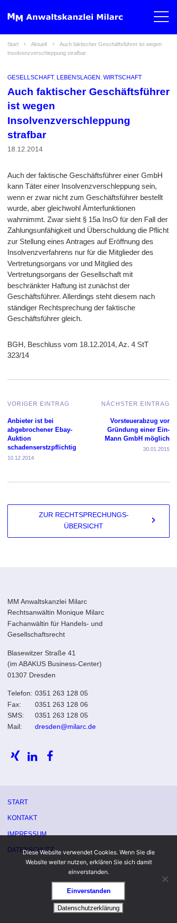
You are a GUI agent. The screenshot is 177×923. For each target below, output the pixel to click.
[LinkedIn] (33, 756)
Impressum (27, 834)
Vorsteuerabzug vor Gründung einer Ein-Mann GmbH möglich (137, 429)
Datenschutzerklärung (88, 908)
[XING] (15, 756)
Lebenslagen (78, 77)
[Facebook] (50, 756)
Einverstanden (89, 891)
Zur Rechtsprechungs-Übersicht (84, 520)
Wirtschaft (122, 77)
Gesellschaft (30, 77)
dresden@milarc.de (65, 726)
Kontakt (22, 818)
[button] (161, 18)
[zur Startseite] (65, 17)
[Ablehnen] (165, 879)
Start (17, 802)
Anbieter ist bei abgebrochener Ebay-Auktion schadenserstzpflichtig (41, 434)
